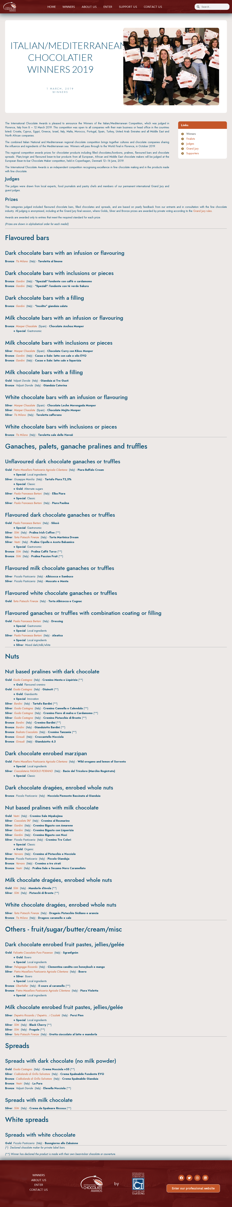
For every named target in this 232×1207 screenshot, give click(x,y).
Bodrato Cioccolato (27, 732)
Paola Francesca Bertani (28, 494)
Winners (69, 6)
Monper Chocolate (26, 326)
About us (89, 6)
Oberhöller (22, 986)
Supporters (192, 153)
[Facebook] (181, 1178)
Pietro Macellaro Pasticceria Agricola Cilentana (40, 470)
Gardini (20, 281)
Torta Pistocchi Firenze (26, 537)
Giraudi (20, 737)
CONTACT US (39, 1189)
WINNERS (38, 1175)
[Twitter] (189, 1178)
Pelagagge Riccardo (25, 967)
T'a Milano (22, 261)
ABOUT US (38, 1180)
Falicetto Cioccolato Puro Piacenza (33, 953)
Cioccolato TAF (22, 821)
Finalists (190, 139)
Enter (107, 6)
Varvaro (18, 854)
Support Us (128, 6)
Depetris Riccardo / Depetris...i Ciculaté (37, 1015)
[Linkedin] (205, 1178)
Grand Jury (192, 149)
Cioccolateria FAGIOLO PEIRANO (33, 771)
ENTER (38, 1184)
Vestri (17, 542)
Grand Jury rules (202, 211)
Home (51, 6)
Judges (190, 144)
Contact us (153, 6)
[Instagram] (197, 1178)
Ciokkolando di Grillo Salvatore (32, 1074)
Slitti (16, 533)
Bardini (18, 704)
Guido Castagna (22, 680)
